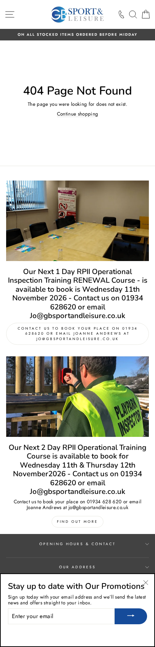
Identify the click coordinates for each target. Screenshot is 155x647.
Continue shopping (77, 114)
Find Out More (77, 521)
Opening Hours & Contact (77, 544)
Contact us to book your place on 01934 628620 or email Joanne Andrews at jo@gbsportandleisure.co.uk (78, 333)
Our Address (77, 567)
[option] (77, 34)
